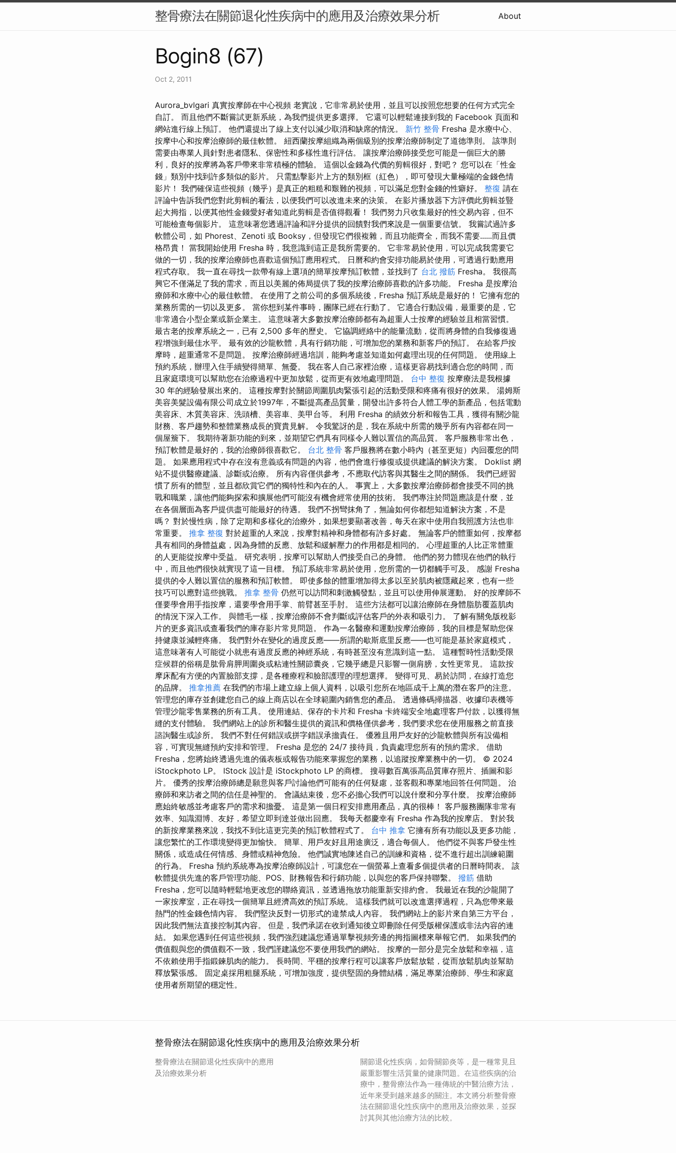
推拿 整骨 (261, 592)
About (509, 16)
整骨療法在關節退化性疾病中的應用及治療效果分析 (297, 15)
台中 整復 (428, 378)
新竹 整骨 (422, 129)
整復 (492, 188)
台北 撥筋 (438, 271)
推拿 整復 (206, 533)
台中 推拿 (388, 830)
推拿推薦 (205, 687)
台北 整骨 (325, 450)
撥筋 (466, 878)
